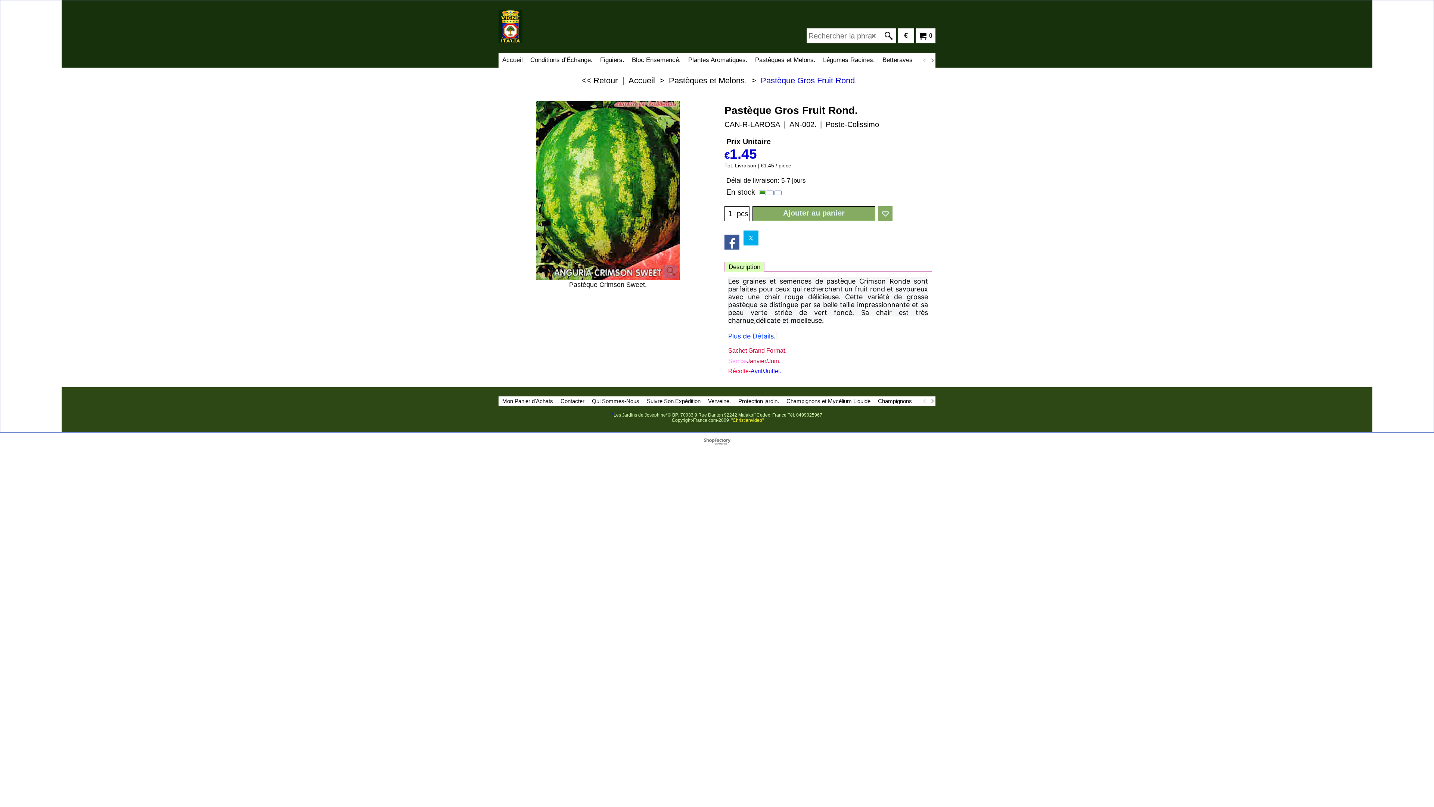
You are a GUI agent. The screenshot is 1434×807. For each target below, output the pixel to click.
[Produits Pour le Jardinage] (564, 26)
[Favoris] (885, 214)
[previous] (924, 60)
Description (744, 266)
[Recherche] (888, 35)
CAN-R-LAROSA (752, 124)
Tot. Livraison (740, 165)
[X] (751, 238)
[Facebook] (731, 242)
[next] (932, 60)
